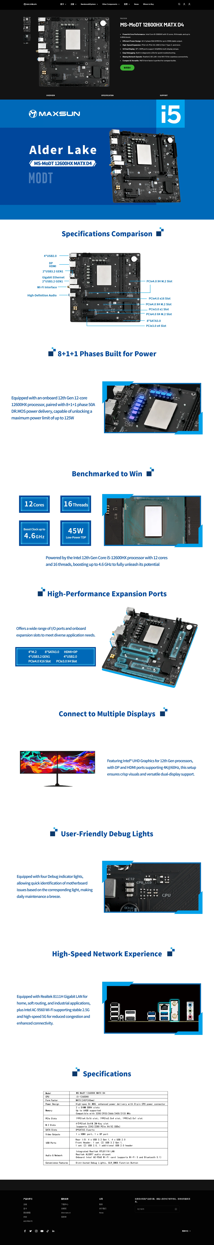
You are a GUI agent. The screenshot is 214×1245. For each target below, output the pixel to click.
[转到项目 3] (27, 37)
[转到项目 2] (27, 29)
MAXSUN (123, 18)
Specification (107, 95)
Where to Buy (148, 4)
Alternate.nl (66, 1213)
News (136, 4)
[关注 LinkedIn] (53, 1231)
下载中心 (64, 1204)
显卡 (62, 4)
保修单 (64, 1217)
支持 (126, 4)
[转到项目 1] (27, 20)
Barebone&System (88, 4)
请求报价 (127, 68)
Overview (50, 95)
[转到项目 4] (27, 43)
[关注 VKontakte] (59, 1231)
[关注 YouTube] (41, 1231)
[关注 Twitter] (30, 1231)
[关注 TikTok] (47, 1231)
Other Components (109, 4)
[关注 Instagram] (36, 1231)
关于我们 (102, 1208)
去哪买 (64, 1208)
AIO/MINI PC (28, 1221)
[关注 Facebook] (24, 1231)
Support (164, 95)
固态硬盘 (27, 1213)
